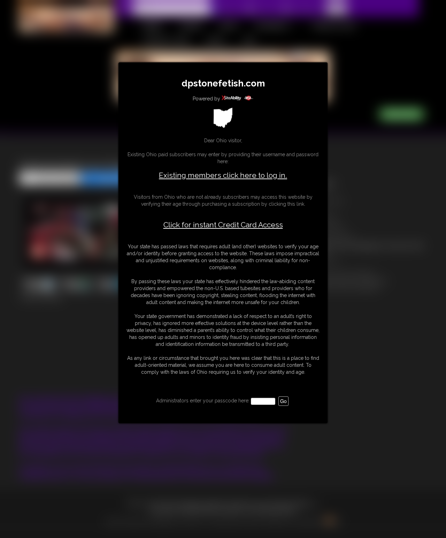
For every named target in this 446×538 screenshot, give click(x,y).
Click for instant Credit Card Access (223, 224)
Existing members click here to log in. (223, 175)
